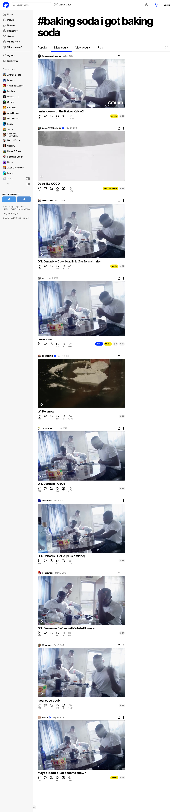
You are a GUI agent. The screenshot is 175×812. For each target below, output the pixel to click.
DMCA (27, 209)
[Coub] (6, 5)
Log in (167, 5)
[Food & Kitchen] (16, 140)
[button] (167, 47)
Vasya (45, 717)
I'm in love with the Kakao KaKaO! (61, 111)
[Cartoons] (16, 107)
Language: (11, 213)
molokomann (48, 428)
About (5, 206)
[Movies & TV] (16, 96)
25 (122, 344)
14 (122, 116)
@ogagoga (47, 645)
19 (122, 633)
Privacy (13, 209)
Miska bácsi (47, 201)
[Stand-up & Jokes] (16, 85)
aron (44, 278)
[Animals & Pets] (16, 74)
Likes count (61, 47)
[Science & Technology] (16, 135)
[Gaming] (16, 102)
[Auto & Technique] (16, 167)
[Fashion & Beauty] (16, 156)
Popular (10, 19)
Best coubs (12, 30)
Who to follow (13, 41)
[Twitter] (9, 199)
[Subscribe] (28, 178)
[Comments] (51, 116)
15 (122, 266)
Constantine (47, 573)
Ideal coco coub (49, 700)
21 (122, 777)
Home (10, 14)
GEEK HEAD (47, 356)
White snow (46, 411)
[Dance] (16, 162)
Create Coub (65, 4)
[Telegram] (24, 199)
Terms (5, 209)
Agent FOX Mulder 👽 (51, 128)
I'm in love (45, 339)
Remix (99, 344)
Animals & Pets (110, 188)
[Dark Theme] (146, 5)
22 (122, 561)
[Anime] (16, 178)
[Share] (119, 56)
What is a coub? (14, 47)
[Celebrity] (16, 146)
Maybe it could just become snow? (62, 773)
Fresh (100, 47)
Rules (20, 209)
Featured (11, 25)
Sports (114, 116)
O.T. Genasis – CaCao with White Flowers (66, 628)
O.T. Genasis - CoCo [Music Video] (61, 556)
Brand (23, 206)
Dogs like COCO (49, 183)
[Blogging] (16, 80)
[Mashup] (16, 91)
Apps (17, 206)
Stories (10, 36)
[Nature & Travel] (16, 151)
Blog (11, 206)
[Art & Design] (16, 113)
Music (114, 266)
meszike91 (47, 501)
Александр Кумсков (51, 56)
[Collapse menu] (34, 807)
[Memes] (16, 173)
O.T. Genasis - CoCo (51, 483)
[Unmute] (41, 176)
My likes (10, 55)
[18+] (28, 184)
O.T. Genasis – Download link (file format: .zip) (69, 261)
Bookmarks (12, 61)
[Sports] (16, 129)
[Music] (16, 124)
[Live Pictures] (16, 118)
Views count (82, 47)
